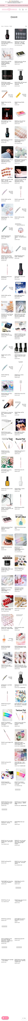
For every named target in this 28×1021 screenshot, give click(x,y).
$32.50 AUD (17, 200)
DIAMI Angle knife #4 (20, 999)
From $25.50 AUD (18, 706)
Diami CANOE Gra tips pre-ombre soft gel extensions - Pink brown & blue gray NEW (7, 940)
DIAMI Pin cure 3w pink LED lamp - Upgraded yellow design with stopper (20, 842)
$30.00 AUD (3, 66)
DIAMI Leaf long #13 (6, 861)
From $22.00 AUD (5, 630)
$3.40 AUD (3, 200)
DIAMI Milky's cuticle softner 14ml (19, 489)
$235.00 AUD (4, 824)
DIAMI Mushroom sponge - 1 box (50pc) (7, 960)
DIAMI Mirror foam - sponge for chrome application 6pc (19, 589)
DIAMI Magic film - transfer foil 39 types (6, 783)
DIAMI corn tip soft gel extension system (20, 122)
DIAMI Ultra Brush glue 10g (20, 528)
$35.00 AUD (17, 317)
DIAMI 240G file (5, 374)
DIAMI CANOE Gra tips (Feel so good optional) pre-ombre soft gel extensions (20, 336)
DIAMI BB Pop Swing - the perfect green (6, 470)
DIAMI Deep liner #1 (19, 469)
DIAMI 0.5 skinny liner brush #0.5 (6, 277)
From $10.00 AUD (5, 983)
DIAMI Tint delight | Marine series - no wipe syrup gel (6, 723)
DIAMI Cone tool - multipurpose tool (5, 452)
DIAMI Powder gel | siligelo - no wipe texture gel (20, 237)
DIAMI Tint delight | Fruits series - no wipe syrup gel (20, 783)
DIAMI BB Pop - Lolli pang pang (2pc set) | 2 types (20, 763)
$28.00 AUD (17, 471)
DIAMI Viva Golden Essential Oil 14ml (5, 647)
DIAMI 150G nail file (6, 295)
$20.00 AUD (17, 668)
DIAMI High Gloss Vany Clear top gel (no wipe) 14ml (20, 356)
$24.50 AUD (3, 317)
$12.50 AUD (3, 219)
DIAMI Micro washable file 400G (6, 685)
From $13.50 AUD (18, 45)
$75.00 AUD (17, 845)
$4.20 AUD (3, 687)
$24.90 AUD (17, 940)
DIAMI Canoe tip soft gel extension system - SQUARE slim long (20, 180)
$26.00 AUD (3, 667)
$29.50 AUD (17, 239)
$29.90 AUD (3, 86)
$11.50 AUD (17, 529)
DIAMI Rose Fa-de (5, 900)
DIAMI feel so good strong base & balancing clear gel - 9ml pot (6, 83)
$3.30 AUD (3, 376)
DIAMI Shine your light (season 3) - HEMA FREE (7, 628)
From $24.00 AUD (18, 570)
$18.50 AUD (17, 377)
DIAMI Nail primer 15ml (7, 488)
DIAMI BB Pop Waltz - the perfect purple (20, 433)
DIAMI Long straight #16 (7, 742)
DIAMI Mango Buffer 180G (19, 103)
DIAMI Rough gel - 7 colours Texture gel (19, 568)
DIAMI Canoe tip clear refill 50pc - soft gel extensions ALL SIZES (20, 42)
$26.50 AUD (3, 336)
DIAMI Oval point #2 (19, 938)
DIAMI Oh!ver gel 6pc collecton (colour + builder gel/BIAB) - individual (6, 63)
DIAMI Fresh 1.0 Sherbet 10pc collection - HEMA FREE (20, 803)
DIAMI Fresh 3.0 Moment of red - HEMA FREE (7, 609)
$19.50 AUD (3, 648)
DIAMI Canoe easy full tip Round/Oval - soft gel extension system (21, 160)
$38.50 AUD (17, 453)
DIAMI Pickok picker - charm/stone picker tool (6, 433)
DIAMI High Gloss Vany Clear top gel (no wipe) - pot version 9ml (7, 803)
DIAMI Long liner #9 (19, 199)
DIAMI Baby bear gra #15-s (19, 822)
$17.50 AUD (17, 983)
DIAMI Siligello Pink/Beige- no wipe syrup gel (6, 980)
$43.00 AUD (3, 511)
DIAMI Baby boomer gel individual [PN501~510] (20, 647)
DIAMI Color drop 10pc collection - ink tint (6, 822)
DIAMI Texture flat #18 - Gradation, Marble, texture (20, 723)
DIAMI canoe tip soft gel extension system (20, 62)
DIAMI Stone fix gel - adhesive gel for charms (6, 666)
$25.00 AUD (3, 260)
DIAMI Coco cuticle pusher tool (19, 375)
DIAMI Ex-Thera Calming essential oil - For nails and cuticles (7, 315)
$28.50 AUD (3, 123)
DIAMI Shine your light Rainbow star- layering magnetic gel (20, 960)
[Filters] (26, 26)
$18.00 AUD (17, 591)
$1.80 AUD (3, 104)
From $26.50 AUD (18, 143)
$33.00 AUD (3, 279)
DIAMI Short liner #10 (20, 393)
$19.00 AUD (3, 549)
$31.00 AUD (17, 86)
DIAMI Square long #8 (6, 999)
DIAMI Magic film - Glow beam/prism (7, 218)
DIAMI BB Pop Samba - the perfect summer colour (20, 919)
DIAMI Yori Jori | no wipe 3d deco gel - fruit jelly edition (20, 862)
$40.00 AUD (17, 824)
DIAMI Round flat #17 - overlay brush (20, 452)
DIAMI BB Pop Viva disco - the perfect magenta (7, 882)
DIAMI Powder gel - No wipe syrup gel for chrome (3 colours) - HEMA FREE (21, 666)
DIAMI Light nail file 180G (6, 355)
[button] (20, 9)
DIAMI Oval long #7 (6, 703)
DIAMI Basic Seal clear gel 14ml (20, 277)
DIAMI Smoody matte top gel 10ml (21, 685)
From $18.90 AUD (5, 844)
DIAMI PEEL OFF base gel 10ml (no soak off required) (21, 83)
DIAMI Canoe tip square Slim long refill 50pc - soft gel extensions (20, 980)
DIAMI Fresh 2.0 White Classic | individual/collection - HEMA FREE (6, 589)
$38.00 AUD (17, 64)
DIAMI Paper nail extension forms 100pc (6, 335)
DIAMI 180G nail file (6, 199)
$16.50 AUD (17, 630)
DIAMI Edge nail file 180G (19, 413)
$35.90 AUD (3, 45)
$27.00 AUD (17, 1000)
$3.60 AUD (17, 104)
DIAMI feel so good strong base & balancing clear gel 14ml (6, 42)
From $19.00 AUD (18, 551)
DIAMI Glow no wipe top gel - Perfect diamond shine (7, 413)
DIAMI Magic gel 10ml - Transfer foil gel (7, 394)
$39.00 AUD (17, 123)
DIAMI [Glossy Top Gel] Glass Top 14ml (6, 140)
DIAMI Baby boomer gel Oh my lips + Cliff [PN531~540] (20, 1018)
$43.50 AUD (17, 338)
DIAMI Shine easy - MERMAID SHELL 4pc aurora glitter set (20, 743)
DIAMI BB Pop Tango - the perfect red (6, 122)
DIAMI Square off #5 (19, 507)
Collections (6, 26)
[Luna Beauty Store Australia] (9, 9)
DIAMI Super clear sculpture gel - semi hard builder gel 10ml (7, 569)
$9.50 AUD (17, 610)
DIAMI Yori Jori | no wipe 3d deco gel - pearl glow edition (7, 841)
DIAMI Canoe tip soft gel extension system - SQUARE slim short (7, 160)
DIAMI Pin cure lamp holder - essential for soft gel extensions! (7, 508)
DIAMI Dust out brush (20, 608)
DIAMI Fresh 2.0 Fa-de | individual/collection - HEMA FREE (20, 140)
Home (2, 26)
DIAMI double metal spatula (19, 628)
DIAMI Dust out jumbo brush (6, 548)
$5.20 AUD (3, 238)
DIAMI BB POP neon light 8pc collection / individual (21, 704)
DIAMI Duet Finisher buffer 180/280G (6, 236)
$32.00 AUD (17, 279)
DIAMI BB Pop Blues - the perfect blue (20, 296)
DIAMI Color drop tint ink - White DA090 (20, 901)
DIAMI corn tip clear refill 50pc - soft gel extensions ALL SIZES (7, 180)
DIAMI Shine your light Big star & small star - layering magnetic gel (20, 315)
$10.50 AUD (3, 784)
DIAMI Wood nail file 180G (6, 103)
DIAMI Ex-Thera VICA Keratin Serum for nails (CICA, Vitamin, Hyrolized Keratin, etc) (7, 257)
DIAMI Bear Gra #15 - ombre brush (20, 882)
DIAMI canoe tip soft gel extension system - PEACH (7, 528)
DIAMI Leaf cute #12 (6, 762)
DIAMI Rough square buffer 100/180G (19, 256)
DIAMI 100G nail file (19, 217)
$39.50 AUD (17, 163)
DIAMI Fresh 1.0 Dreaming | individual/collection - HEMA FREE (20, 549)
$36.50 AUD (3, 434)
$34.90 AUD (3, 705)
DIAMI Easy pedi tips (6, 918)
